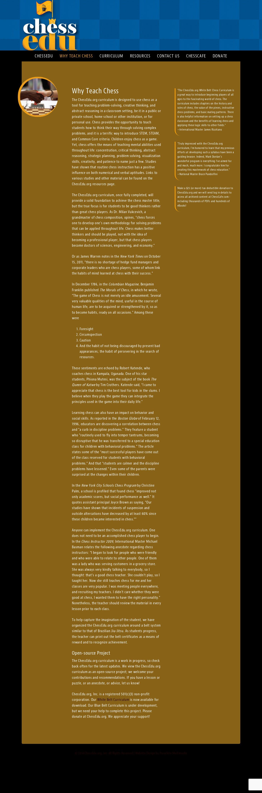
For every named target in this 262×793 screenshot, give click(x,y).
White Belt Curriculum (113, 699)
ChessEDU (131, 25)
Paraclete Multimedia (173, 753)
